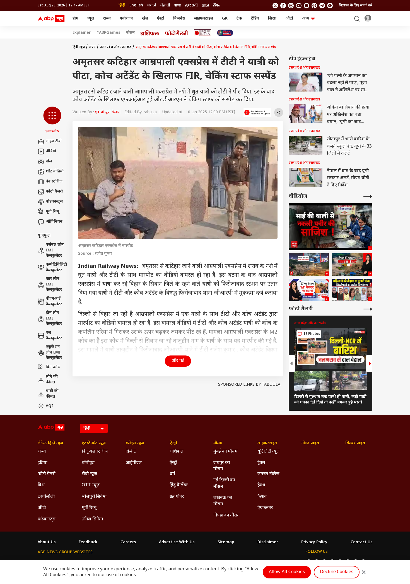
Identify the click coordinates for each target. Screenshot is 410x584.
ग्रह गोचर (177, 497)
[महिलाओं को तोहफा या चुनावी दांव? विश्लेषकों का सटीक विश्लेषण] (352, 290)
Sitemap (226, 542)
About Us (47, 542)
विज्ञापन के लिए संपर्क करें (355, 5)
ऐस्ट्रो (160, 18)
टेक (239, 18)
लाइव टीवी (54, 141)
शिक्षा (272, 18)
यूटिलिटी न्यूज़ (268, 452)
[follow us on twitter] (275, 5)
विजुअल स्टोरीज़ (95, 452)
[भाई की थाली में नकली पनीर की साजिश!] (330, 226)
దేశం (216, 5)
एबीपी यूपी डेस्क (107, 112)
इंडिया (42, 463)
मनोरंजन (126, 18)
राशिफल (177, 452)
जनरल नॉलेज (268, 474)
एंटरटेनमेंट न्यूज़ (94, 443)
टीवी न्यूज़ (89, 474)
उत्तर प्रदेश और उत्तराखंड (115, 47)
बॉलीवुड (88, 463)
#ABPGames (108, 33)
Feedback (88, 542)
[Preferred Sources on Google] (257, 112)
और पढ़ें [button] (178, 361)
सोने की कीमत (52, 379)
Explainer (82, 33)
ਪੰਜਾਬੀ (165, 5)
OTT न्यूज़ (91, 485)
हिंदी (122, 5)
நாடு (205, 5)
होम (75, 18)
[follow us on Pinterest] (314, 5)
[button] (52, 120)
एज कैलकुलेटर (54, 335)
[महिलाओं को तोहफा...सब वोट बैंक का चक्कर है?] (309, 290)
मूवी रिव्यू (52, 211)
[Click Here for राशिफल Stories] (149, 32)
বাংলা (177, 5)
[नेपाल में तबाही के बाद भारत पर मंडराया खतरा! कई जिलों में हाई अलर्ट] (352, 264)
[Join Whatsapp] (330, 5)
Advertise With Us (176, 542)
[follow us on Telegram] (322, 5)
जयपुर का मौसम (221, 466)
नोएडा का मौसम (226, 515)
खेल (145, 18)
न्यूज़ (90, 18)
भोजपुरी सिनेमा (94, 497)
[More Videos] (367, 196)
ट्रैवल (261, 463)
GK (225, 18)
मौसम (130, 33)
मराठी (151, 5)
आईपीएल (134, 463)
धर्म (172, 474)
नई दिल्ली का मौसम (224, 483)
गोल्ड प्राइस (310, 443)
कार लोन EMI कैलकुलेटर (54, 284)
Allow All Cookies (287, 572)
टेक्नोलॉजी (46, 497)
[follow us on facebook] (283, 5)
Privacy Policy (314, 542)
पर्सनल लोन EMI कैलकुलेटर (55, 250)
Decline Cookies (336, 572)
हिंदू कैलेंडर (179, 485)
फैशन (262, 497)
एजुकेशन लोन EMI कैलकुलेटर (54, 352)
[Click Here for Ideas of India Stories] (202, 32)
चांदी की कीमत (52, 393)
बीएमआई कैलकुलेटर (54, 301)
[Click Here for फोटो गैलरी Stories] (176, 32)
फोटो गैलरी (54, 191)
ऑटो (289, 18)
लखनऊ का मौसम (222, 501)
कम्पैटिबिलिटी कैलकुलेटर (56, 267)
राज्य (107, 18)
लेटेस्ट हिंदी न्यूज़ (50, 443)
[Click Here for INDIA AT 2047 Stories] (225, 32)
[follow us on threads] (291, 5)
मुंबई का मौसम (225, 452)
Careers (128, 542)
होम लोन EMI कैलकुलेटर (54, 318)
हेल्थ (261, 485)
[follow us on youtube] (298, 5)
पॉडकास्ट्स (54, 201)
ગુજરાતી (191, 5)
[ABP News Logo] (52, 18)
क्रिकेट (131, 452)
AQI (49, 406)
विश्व (41, 485)
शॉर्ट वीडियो (55, 171)
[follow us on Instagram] (306, 5)
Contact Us (361, 542)
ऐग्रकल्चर (265, 508)
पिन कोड (53, 367)
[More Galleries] (367, 309)
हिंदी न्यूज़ (79, 47)
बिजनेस (179, 18)
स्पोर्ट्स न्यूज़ (135, 443)
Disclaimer (267, 542)
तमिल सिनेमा (92, 519)
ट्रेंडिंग (255, 18)
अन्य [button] (305, 18)
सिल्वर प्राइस (355, 443)
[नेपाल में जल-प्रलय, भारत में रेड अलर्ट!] (309, 264)
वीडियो (51, 151)
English (136, 5)
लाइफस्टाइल (203, 18)
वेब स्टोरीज (54, 181)
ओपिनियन (54, 221)
